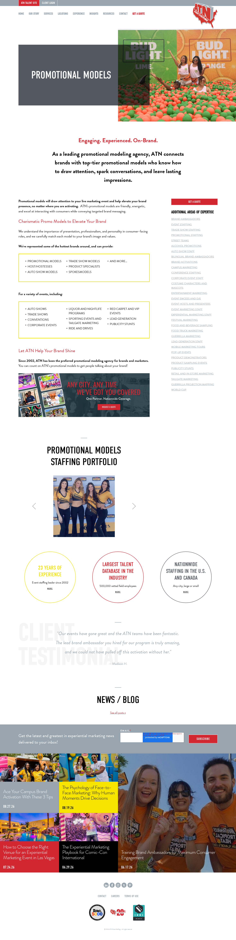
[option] (84, 506)
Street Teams (180, 241)
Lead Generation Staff (187, 341)
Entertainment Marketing (189, 293)
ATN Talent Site (29, 3)
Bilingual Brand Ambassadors (192, 257)
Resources (108, 13)
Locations (63, 13)
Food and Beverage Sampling (192, 325)
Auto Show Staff (182, 251)
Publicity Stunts (182, 368)
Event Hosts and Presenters (190, 304)
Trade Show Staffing (185, 230)
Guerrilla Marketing (186, 336)
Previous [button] (35, 506)
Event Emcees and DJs (186, 299)
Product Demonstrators (189, 358)
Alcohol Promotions (186, 246)
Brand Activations (184, 262)
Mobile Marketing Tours (188, 347)
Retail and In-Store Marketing (192, 374)
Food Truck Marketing (187, 331)
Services (48, 13)
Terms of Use (131, 896)
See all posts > (118, 712)
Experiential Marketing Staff (191, 315)
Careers (115, 896)
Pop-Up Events (181, 352)
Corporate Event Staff (187, 278)
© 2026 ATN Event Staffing (112, 929)
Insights (93, 13)
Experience (79, 13)
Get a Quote (138, 13)
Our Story (34, 13)
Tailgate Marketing (184, 379)
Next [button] (133, 506)
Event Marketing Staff (186, 309)
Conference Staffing (186, 273)
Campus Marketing (184, 267)
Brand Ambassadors (185, 219)
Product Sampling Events (189, 363)
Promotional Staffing (187, 235)
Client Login (48, 3)
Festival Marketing (184, 320)
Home (21, 13)
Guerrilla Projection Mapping (192, 384)
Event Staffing (181, 224)
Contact (123, 13)
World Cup (178, 390)
